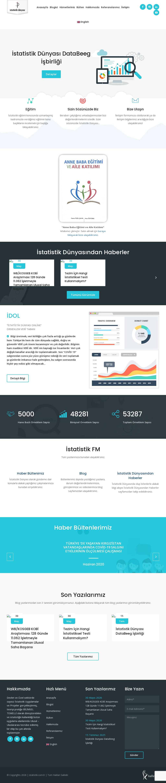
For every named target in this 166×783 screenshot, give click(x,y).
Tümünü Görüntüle (83, 295)
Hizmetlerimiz (67, 7)
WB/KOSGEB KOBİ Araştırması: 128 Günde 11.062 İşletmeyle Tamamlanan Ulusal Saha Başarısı (31, 281)
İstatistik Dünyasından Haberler (135, 475)
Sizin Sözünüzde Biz (83, 109)
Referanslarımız (110, 7)
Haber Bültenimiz (30, 473)
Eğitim (31, 109)
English (84, 21)
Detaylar (51, 74)
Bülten (80, 7)
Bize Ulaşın (135, 109)
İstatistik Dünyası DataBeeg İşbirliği (130, 631)
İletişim (125, 7)
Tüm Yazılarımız (83, 656)
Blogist (54, 7)
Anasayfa (42, 7)
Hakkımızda (92, 7)
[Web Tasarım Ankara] (151, 774)
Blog (83, 473)
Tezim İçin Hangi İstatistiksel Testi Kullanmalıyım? (76, 277)
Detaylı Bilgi (17, 378)
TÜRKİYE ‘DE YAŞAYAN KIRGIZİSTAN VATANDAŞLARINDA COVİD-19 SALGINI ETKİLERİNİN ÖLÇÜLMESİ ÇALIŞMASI (83, 547)
